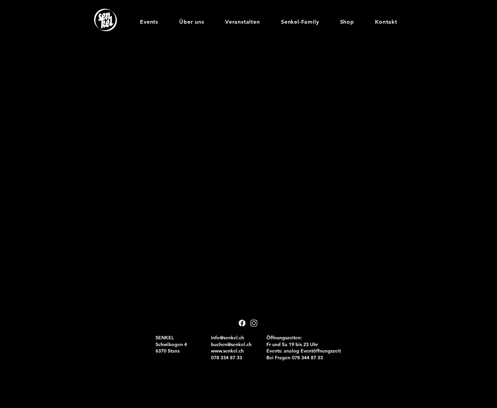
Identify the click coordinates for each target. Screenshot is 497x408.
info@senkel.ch (227, 338)
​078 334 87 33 (226, 358)
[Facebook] (242, 323)
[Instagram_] (254, 323)
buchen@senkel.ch (231, 344)
